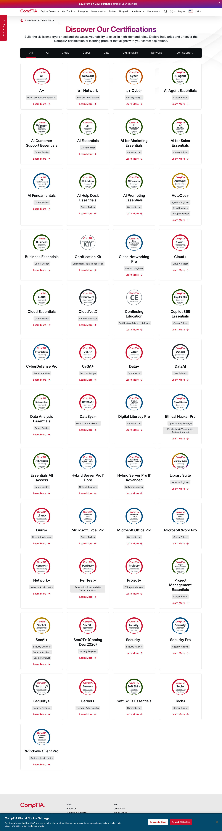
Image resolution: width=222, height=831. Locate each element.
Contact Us (119, 808)
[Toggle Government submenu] (105, 11)
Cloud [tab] (65, 52)
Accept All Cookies (181, 822)
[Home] (29, 11)
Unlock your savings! (125, 3)
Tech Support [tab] (184, 52)
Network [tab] (156, 52)
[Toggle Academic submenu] (143, 11)
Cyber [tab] (86, 52)
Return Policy (120, 812)
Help (116, 804)
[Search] (165, 11)
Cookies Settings (158, 822)
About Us (71, 808)
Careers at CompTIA (77, 812)
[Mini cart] (173, 11)
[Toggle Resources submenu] (159, 11)
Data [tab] (106, 52)
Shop (69, 804)
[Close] (217, 822)
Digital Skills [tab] (130, 52)
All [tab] (31, 52)
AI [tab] (47, 52)
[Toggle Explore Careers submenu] (58, 11)
